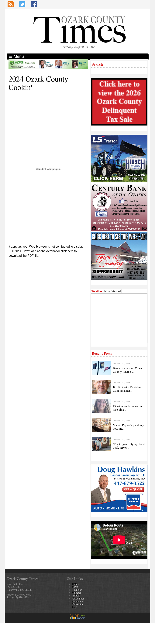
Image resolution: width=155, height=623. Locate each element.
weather (119, 337)
